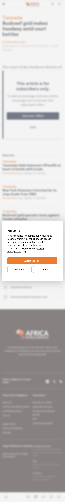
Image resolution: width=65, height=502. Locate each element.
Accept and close (32, 261)
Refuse (45, 269)
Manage (19, 269)
